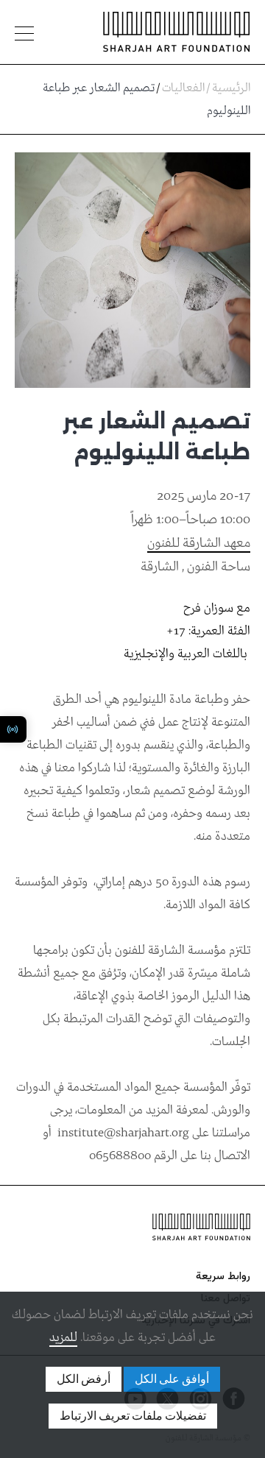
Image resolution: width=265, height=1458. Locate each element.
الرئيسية (231, 88)
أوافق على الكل (172, 1379)
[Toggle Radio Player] (13, 729)
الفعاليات (183, 88)
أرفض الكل (83, 1379)
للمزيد (63, 1337)
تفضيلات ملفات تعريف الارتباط (133, 1416)
